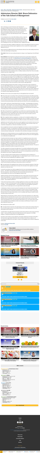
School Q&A (9, 9)
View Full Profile (20, 277)
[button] (19, 280)
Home (2, 9)
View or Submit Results (20, 405)
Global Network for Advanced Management (22, 58)
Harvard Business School (3, 451)
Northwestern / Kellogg (30, 451)
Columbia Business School (11, 451)
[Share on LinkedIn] (4, 21)
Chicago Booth (37, 451)
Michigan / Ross (24, 451)
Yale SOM (6, 224)
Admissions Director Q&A (17, 9)
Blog (5, 9)
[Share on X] (6, 21)
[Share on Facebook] (8, 21)
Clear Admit (13, 19)
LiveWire (1, 452)
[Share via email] (10, 21)
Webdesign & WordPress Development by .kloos (20, 448)
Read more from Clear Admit (14, 230)
